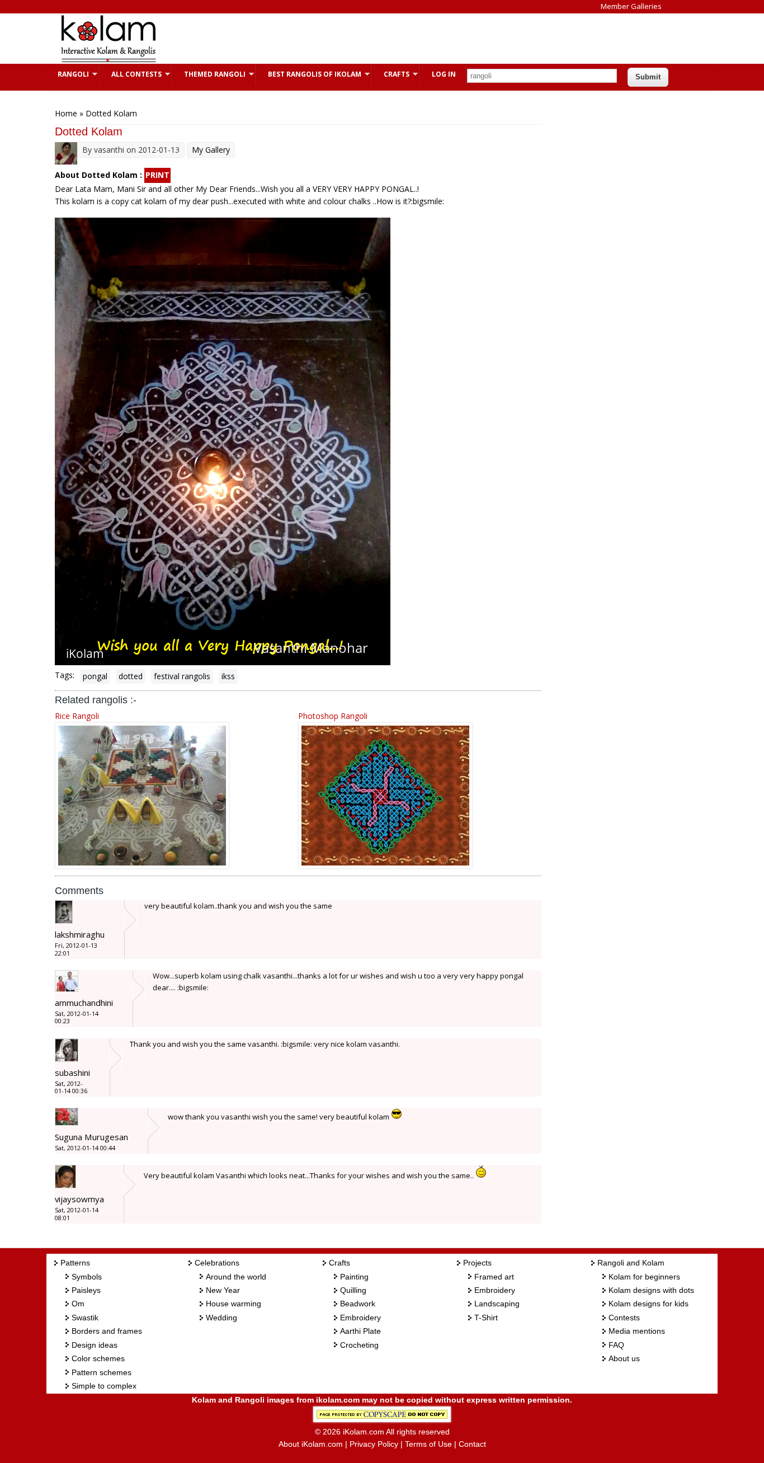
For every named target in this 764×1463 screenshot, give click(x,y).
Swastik (85, 1317)
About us (624, 1358)
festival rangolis (182, 676)
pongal (95, 676)
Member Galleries (631, 6)
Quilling (353, 1290)
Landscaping (497, 1303)
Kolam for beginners (644, 1276)
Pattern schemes (101, 1372)
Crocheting (359, 1344)
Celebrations (217, 1262)
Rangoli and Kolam (630, 1262)
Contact (472, 1444)
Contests (624, 1317)
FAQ (616, 1344)
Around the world (236, 1276)
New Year (223, 1290)
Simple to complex (104, 1385)
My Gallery (211, 149)
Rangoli (67, 74)
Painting (354, 1276)
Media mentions (637, 1330)
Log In (444, 74)
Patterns (75, 1262)
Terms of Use (428, 1444)
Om (78, 1303)
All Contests (131, 74)
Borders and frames (107, 1330)
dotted (131, 676)
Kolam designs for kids (648, 1303)
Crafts (390, 74)
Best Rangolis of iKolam (309, 74)
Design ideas (94, 1344)
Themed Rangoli (209, 74)
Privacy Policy (374, 1444)
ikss (228, 676)
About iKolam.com (311, 1444)
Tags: (64, 675)
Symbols (87, 1276)
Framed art (494, 1276)
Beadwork (357, 1303)
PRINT (157, 175)
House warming (233, 1303)
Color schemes (98, 1358)
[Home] (108, 60)
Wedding (221, 1317)
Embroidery (360, 1317)
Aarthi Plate (360, 1330)
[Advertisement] (373, 38)
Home (66, 113)
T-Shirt (486, 1317)
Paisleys (86, 1290)
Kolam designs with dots (651, 1290)
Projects (477, 1262)
